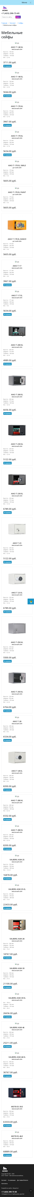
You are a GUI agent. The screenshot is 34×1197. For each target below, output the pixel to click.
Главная (4, 23)
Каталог (13, 23)
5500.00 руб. (9, 657)
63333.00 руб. (10, 1121)
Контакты (4, 1183)
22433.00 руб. (10, 904)
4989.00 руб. (9, 360)
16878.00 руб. (10, 874)
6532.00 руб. (9, 815)
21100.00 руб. (10, 983)
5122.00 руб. (9, 459)
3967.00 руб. (9, 121)
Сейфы (20, 23)
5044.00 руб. (9, 92)
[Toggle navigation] (31, 2)
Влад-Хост (16, 1188)
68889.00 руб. (10, 1151)
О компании (12, 1180)
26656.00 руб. (10, 1013)
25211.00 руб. (10, 1042)
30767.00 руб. (10, 1072)
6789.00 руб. (9, 508)
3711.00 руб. (9, 62)
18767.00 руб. (10, 954)
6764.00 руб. (9, 707)
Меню (24, 2)
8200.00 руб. (9, 786)
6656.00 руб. (9, 409)
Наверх (31, 1191)
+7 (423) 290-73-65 (10, 13)
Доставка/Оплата (22, 1180)
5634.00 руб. (9, 151)
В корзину (7, 66)
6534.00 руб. (9, 736)
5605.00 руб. (9, 180)
